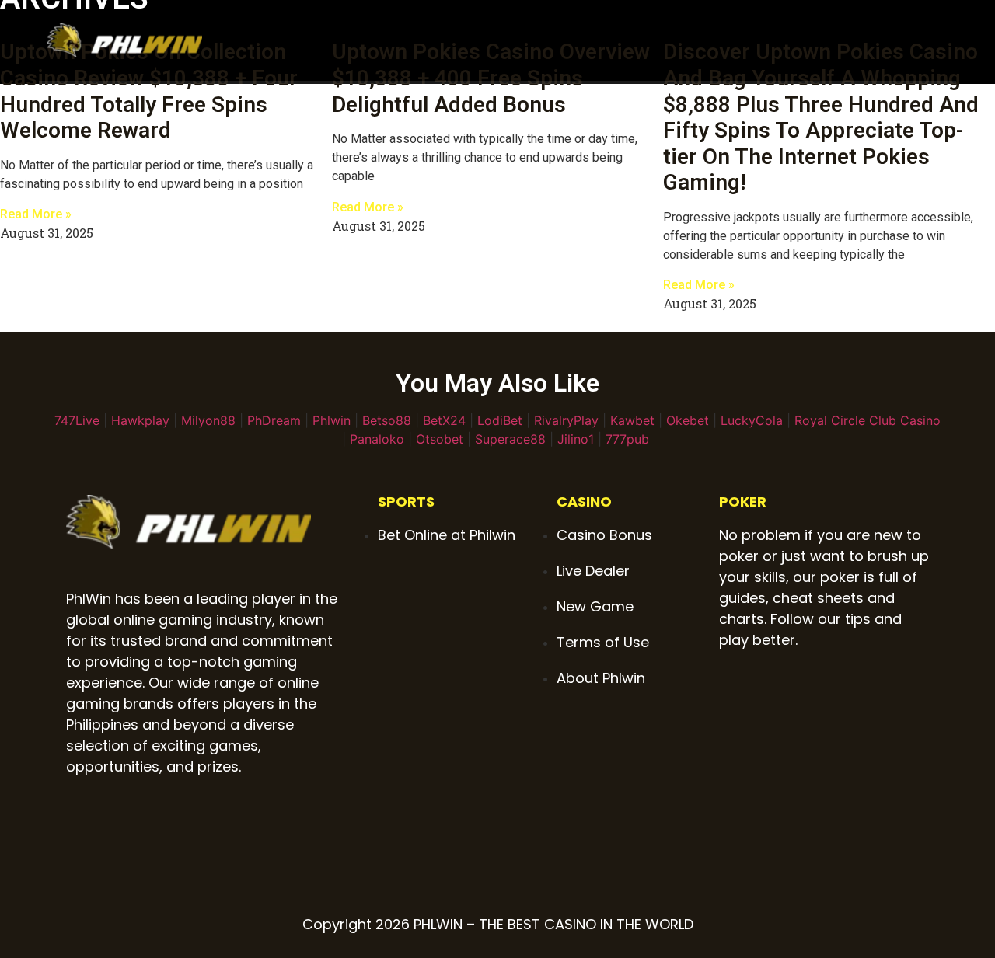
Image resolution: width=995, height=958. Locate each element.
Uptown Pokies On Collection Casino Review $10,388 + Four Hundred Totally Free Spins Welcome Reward (149, 91)
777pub (627, 439)
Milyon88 (208, 420)
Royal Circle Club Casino (867, 420)
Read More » (36, 214)
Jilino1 (575, 439)
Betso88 (386, 420)
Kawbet (632, 420)
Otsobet (439, 439)
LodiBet (499, 420)
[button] (937, 41)
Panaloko (377, 439)
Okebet (687, 420)
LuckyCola (752, 420)
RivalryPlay (566, 420)
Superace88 (510, 439)
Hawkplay (140, 420)
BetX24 (444, 420)
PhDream (274, 420)
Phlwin (331, 420)
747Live (77, 420)
